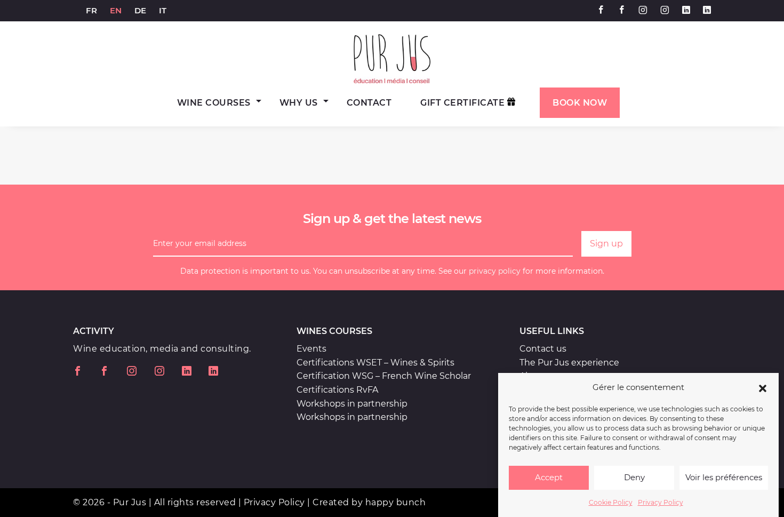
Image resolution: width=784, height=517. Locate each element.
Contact (369, 103)
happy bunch (395, 502)
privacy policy (495, 271)
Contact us (542, 349)
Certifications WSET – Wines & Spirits (375, 362)
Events (311, 349)
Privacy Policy (660, 502)
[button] (762, 387)
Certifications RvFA (337, 390)
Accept (549, 478)
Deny (634, 478)
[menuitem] (91, 10)
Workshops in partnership (352, 404)
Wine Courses (214, 103)
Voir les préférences (723, 478)
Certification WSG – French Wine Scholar (384, 376)
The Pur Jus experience (569, 362)
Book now (580, 103)
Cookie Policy (611, 502)
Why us (298, 103)
